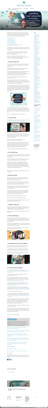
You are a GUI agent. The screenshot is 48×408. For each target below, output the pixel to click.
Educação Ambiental (37, 58)
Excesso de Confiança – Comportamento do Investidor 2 (14, 264)
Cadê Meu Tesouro (24, 5)
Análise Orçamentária (37, 35)
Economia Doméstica (37, 57)
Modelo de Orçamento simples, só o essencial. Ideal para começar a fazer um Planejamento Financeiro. (37, 136)
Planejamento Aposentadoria (36, 86)
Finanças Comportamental (36, 68)
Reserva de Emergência (37, 98)
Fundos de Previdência (37, 72)
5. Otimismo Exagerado (12, 42)
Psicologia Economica (22, 356)
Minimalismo (36, 80)
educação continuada (37, 59)
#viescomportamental (10, 355)
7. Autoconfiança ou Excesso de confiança (15, 44)
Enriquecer (35, 63)
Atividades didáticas (37, 37)
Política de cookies (17, 406)
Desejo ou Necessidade (24, 355)
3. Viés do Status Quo (11, 40)
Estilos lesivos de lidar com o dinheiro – (19, 289)
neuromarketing (36, 83)
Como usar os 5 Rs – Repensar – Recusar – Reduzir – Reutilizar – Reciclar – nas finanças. (18, 295)
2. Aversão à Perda (11, 39)
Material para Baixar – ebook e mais (17, 8)
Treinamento (36, 101)
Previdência (36, 94)
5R (34, 34)
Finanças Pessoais (36, 69)
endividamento (36, 62)
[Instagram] (9, 398)
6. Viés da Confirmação (12, 43)
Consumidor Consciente (17, 355)
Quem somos (32, 8)
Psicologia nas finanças (37, 97)
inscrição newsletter (12, 319)
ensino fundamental (37, 64)
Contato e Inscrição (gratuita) (12, 9)
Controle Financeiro (37, 47)
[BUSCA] (40, 9)
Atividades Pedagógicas (35, 38)
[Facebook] (7, 398)
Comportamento (36, 41)
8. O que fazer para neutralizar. (13, 45)
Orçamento (9, 356)
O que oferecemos (25, 8)
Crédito (35, 49)
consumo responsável (37, 45)
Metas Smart (36, 79)
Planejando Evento (37, 91)
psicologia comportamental (15, 356)
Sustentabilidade (36, 100)
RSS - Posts (35, 397)
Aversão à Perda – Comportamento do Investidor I (16, 121)
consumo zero (36, 46)
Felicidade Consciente (36, 66)
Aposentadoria (36, 36)
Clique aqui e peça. (36, 148)
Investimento (36, 75)
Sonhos (35, 99)
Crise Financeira (36, 48)
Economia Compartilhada (36, 55)
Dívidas (39, 52)
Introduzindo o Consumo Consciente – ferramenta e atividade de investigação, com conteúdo (37, 128)
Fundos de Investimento (36, 71)
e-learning (9, 8)
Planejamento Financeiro (36, 89)
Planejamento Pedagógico (36, 90)
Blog (17, 9)
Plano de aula (38, 93)
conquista (35, 42)
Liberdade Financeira (37, 76)
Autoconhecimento (37, 39)
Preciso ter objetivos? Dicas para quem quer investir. (37, 140)
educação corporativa (37, 60)
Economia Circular (36, 53)
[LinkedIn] (10, 398)
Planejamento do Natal (37, 87)
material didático (36, 77)
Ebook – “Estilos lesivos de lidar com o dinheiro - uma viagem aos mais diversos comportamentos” (37, 117)
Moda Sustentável (37, 81)
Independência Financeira (36, 73)
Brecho (35, 40)
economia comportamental (36, 56)
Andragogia (37, 34)
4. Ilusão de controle (11, 41)
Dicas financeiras (36, 52)
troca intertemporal (37, 102)
